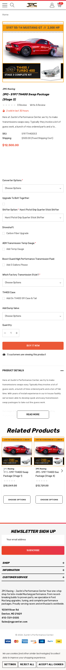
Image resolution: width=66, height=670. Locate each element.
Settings (10, 664)
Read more (33, 414)
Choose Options (17, 500)
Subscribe (33, 550)
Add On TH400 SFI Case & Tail (21, 298)
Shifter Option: (30, 209)
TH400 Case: (9, 292)
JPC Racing (8, 89)
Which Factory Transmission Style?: (21, 274)
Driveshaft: (8, 227)
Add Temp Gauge (15, 249)
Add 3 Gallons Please (17, 265)
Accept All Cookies (51, 664)
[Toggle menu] (4, 5)
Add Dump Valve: (11, 308)
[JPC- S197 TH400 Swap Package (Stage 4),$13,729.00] (49, 452)
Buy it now (33, 345)
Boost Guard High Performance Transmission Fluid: (28, 259)
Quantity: (7, 325)
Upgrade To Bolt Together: (15, 198)
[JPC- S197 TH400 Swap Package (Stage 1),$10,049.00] (17, 452)
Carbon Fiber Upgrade (17, 233)
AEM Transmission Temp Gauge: (19, 243)
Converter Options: (12, 180)
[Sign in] (51, 5)
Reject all (27, 664)
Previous (4, 471)
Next (62, 471)
